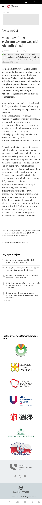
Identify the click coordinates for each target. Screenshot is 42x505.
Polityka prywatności (28, 497)
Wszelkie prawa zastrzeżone (15, 242)
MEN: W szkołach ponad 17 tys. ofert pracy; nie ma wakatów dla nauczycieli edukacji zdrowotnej (23, 285)
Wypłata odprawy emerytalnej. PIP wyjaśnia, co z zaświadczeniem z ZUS (22, 276)
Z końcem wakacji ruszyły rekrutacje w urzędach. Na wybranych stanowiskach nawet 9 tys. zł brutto (22, 295)
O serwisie (14, 497)
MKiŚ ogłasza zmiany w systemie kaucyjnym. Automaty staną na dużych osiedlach (22, 269)
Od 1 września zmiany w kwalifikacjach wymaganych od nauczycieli (20, 261)
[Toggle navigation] (3, 6)
